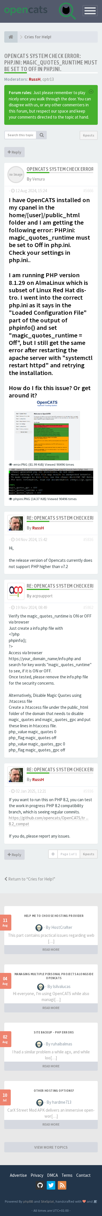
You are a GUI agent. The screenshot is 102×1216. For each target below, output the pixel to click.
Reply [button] (16, 152)
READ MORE (51, 949)
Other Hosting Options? (54, 1091)
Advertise (18, 1175)
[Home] (11, 37)
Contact (83, 1175)
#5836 (88, 539)
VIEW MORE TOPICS (51, 1147)
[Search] (42, 135)
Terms (67, 1175)
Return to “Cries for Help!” (31, 879)
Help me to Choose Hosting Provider (54, 916)
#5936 (88, 791)
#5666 (88, 190)
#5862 (88, 607)
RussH (35, 79)
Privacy (37, 1175)
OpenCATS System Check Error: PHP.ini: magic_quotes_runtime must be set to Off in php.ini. (51, 62)
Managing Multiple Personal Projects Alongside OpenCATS (53, 976)
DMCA (52, 1175)
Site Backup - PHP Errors (54, 1032)
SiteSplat (47, 1201)
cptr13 (48, 79)
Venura (38, 179)
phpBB (28, 1201)
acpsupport (42, 595)
